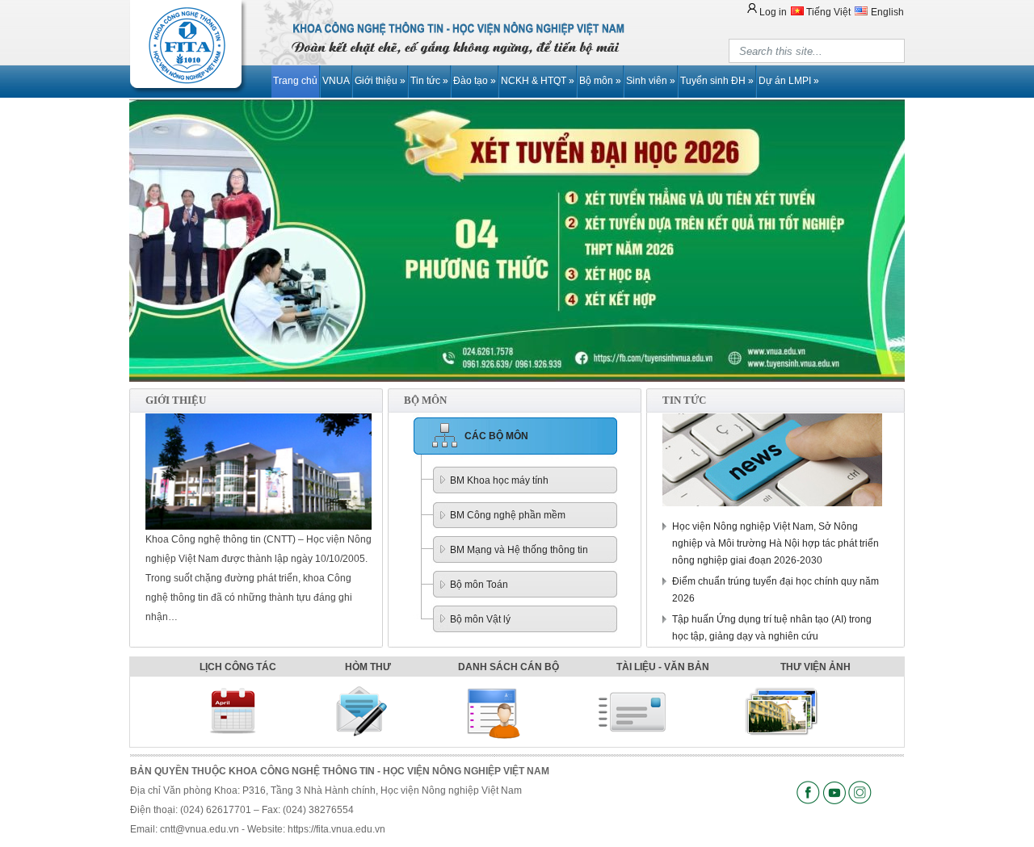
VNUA (336, 80)
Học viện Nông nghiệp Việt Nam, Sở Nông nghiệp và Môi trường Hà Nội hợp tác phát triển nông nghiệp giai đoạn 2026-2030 (775, 543)
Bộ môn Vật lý (480, 619)
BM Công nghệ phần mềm (507, 515)
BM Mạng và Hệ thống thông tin (519, 550)
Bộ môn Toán (479, 584)
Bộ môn (600, 80)
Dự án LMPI (789, 80)
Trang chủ (295, 80)
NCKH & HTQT (537, 80)
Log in (773, 12)
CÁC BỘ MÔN (496, 436)
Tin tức (429, 80)
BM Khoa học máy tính (499, 480)
